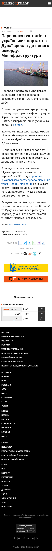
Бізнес (4, 411)
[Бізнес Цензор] (15, 4)
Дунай (7, 231)
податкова (6, 507)
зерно (4, 494)
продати (6, 309)
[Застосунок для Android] (28, 538)
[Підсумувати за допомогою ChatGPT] (25, 253)
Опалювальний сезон (12, 460)
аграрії (4, 486)
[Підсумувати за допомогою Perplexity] (34, 253)
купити (14, 309)
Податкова (6, 447)
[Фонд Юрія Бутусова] (26, 267)
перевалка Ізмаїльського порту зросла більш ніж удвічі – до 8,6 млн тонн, (25, 180)
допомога (6, 490)
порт (19, 231)
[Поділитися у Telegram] (29, 242)
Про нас (5, 332)
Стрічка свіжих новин (12, 362)
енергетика (7, 477)
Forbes (17, 124)
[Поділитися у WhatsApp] (34, 242)
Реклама (5, 345)
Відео (4, 393)
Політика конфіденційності (14, 353)
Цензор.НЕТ (6, 372)
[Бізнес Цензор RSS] (37, 538)
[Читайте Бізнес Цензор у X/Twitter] (19, 538)
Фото (3, 389)
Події (3, 381)
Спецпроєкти (8, 424)
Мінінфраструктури (14, 234)
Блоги (4, 402)
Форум (4, 406)
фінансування (8, 498)
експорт (5, 473)
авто (3, 502)
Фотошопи (6, 398)
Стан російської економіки (14, 455)
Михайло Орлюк (17, 224)
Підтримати (7, 341)
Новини (7, 28)
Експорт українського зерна (15, 451)
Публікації (6, 428)
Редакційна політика (11, 357)
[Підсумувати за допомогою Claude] (29, 253)
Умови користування (12, 349)
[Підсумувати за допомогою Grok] (39, 253)
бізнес (4, 465)
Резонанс (6, 385)
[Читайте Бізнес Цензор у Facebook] (14, 538)
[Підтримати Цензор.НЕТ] (26, 279)
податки (5, 481)
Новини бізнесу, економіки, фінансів (19, 366)
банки (4, 443)
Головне (5, 419)
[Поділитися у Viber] (38, 242)
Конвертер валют (13, 304)
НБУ (3, 469)
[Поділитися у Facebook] (20, 242)
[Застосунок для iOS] (33, 538)
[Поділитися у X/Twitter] (25, 242)
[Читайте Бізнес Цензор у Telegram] (23, 538)
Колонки (5, 432)
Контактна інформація (12, 337)
